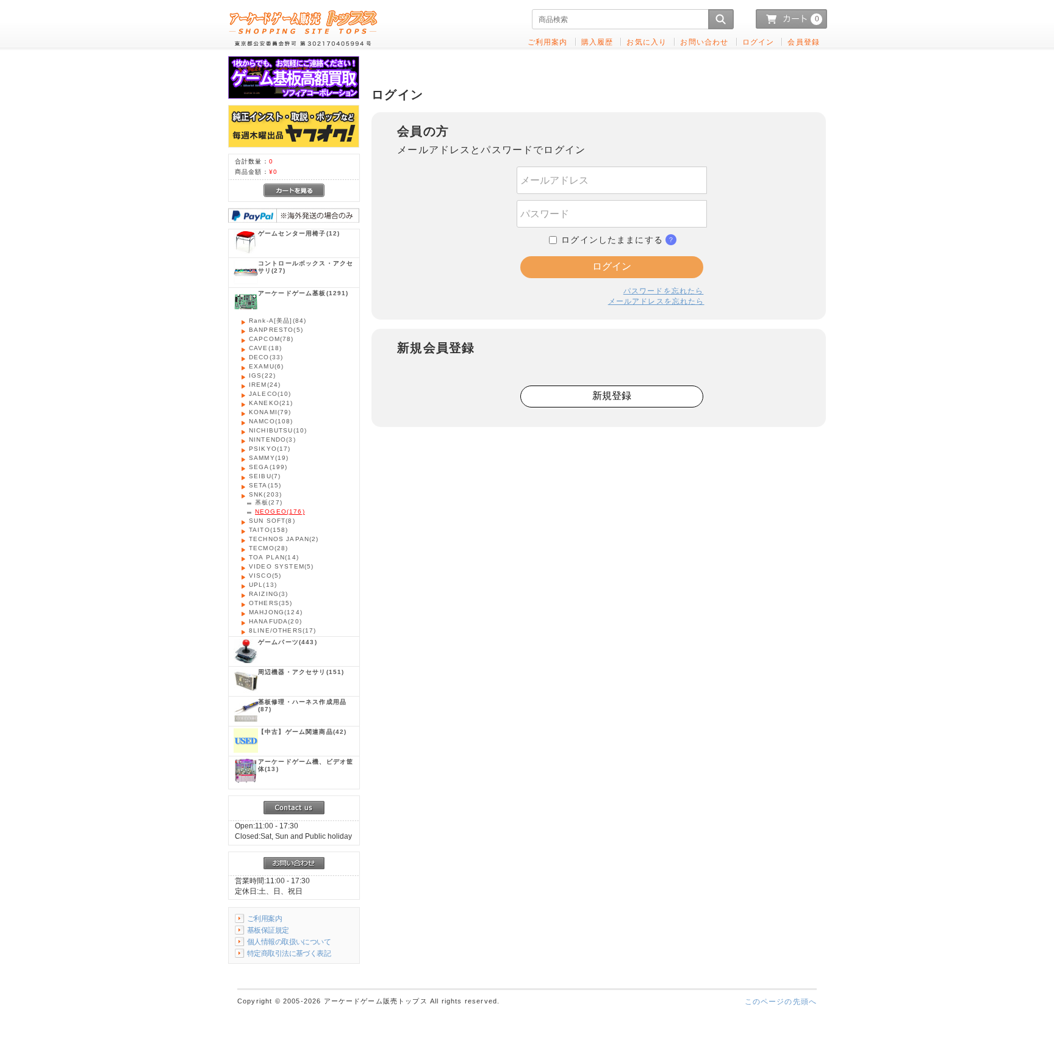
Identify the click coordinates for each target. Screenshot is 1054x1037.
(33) (266, 357)
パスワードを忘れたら (663, 291)
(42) (302, 731)
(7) (265, 476)
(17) (270, 448)
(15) (265, 485)
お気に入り (646, 42)
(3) (272, 439)
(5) (276, 329)
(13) (263, 584)
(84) (277, 320)
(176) (280, 511)
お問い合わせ (704, 42)
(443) (287, 642)
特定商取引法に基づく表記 (289, 953)
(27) (305, 267)
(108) (271, 421)
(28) (268, 548)
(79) (270, 412)
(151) (301, 672)
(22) (262, 375)
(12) (299, 233)
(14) (274, 557)
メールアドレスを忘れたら (656, 301)
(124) (276, 612)
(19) (269, 457)
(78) (271, 339)
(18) (265, 348)
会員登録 (803, 42)
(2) (284, 539)
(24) (265, 384)
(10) (270, 393)
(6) (266, 366)
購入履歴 (597, 42)
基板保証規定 (268, 930)
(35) (271, 603)
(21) (271, 403)
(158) (269, 529)
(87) (302, 705)
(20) (275, 621)
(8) (272, 520)
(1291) (303, 293)
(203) (265, 494)
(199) (268, 467)
